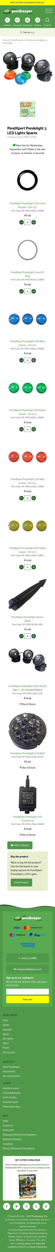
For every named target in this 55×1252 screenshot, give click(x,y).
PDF (19, 1167)
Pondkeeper (37, 1216)
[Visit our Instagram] (26, 1206)
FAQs (5, 1121)
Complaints (8, 1144)
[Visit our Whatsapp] (36, 1206)
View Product (21, 882)
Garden (6, 1025)
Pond (5, 1020)
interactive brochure (40, 1165)
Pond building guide (11, 1093)
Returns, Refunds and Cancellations (19, 1148)
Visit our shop (9, 1071)
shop (33, 32)
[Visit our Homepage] (17, 11)
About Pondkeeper (11, 1067)
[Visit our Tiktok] (46, 1206)
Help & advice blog (11, 1106)
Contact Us (8, 1125)
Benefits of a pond (11, 1088)
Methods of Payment (12, 1139)
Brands (6, 1047)
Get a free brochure (11, 1076)
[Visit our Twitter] (16, 1206)
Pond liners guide (10, 1102)
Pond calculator (10, 1097)
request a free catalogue (34, 1167)
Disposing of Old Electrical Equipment (19, 1134)
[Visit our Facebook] (6, 1206)
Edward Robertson (38, 1246)
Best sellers (8, 1038)
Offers (6, 1043)
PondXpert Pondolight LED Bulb (27, 753)
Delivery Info (8, 1130)
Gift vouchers (9, 1052)
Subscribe (27, 999)
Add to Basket (21, 845)
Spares (6, 1034)
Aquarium (7, 1029)
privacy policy (24, 1243)
